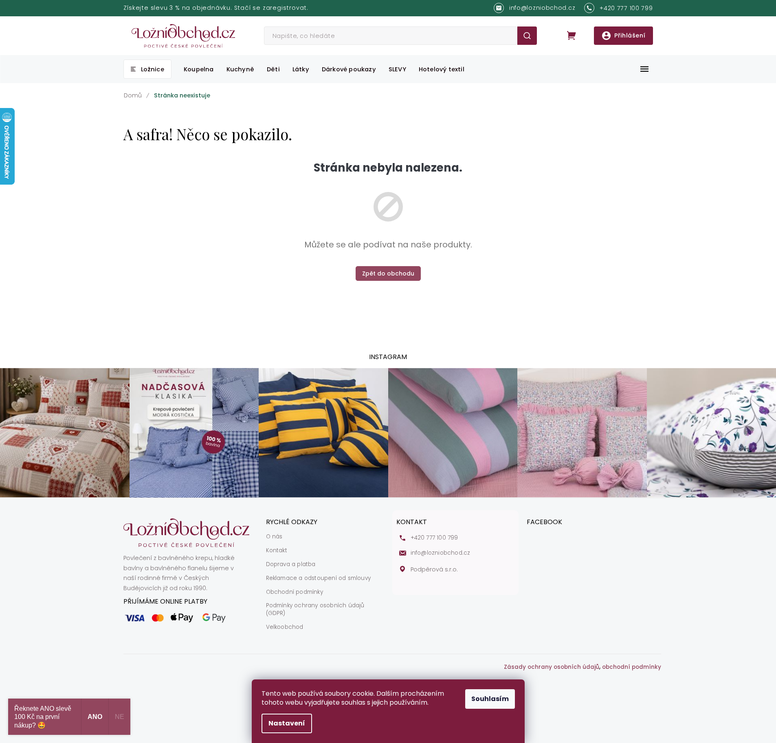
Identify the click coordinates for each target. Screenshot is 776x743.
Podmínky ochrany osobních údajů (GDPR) (315, 609)
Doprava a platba (291, 564)
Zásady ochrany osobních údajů (551, 667)
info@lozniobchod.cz (440, 553)
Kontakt (276, 550)
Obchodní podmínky (294, 592)
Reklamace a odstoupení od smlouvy (318, 578)
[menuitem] (147, 69)
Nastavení (286, 723)
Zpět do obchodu (388, 273)
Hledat (526, 35)
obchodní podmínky (631, 667)
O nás (274, 536)
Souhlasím (490, 698)
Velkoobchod (284, 627)
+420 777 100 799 (434, 538)
